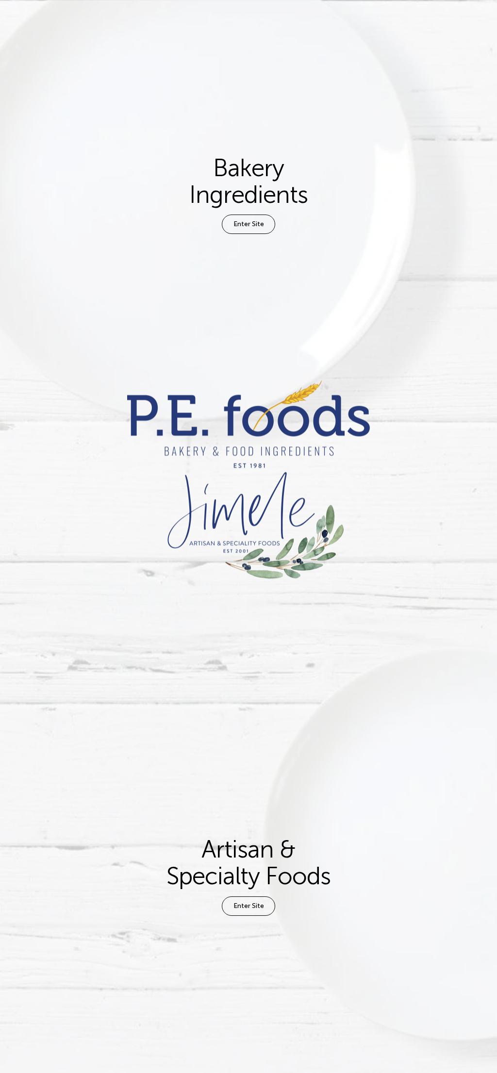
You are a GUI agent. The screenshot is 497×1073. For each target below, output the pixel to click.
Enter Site (248, 224)
